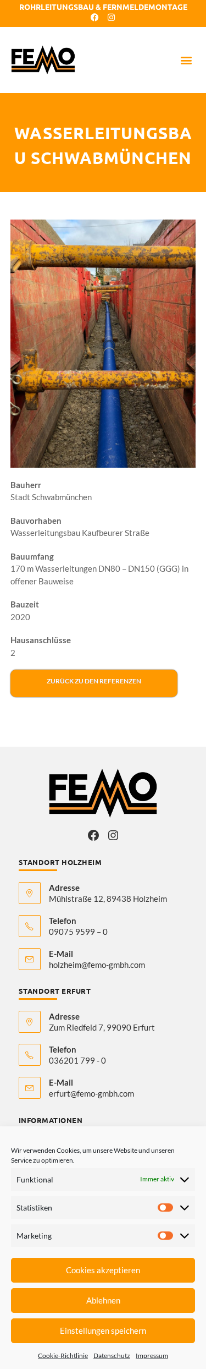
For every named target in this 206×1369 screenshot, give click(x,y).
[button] (186, 60)
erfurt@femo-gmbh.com (91, 1093)
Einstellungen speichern (103, 1330)
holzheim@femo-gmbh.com (97, 965)
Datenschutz (111, 1355)
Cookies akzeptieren (103, 1270)
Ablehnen (103, 1300)
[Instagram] (113, 835)
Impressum (152, 1355)
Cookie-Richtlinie (63, 1355)
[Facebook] (93, 835)
